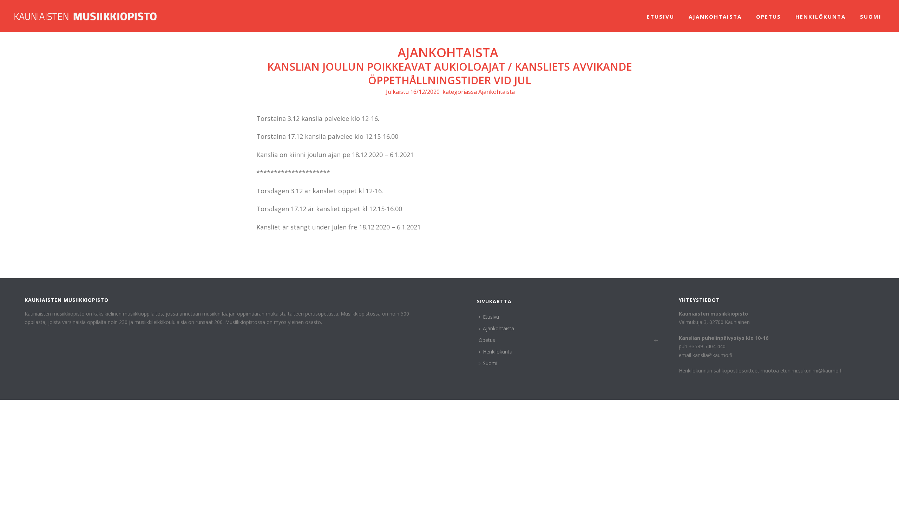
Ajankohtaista (715, 16)
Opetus (768, 16)
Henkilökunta (820, 16)
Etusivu (660, 16)
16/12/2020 (425, 92)
